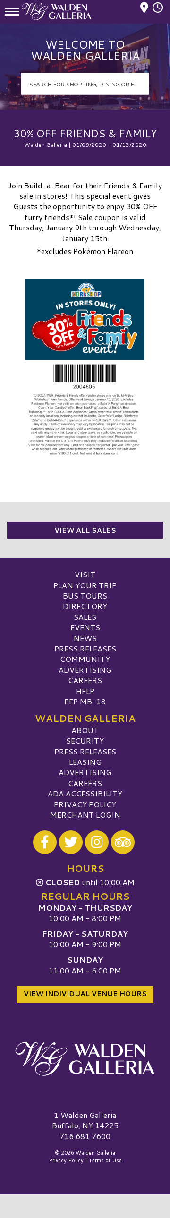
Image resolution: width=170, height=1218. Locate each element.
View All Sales (85, 530)
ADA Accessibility (85, 793)
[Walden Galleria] (85, 1059)
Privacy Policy (85, 804)
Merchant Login (85, 814)
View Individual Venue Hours (85, 993)
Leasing (85, 761)
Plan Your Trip (85, 585)
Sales (85, 616)
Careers (85, 680)
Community (85, 658)
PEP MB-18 (85, 701)
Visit (85, 574)
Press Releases (85, 648)
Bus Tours (85, 595)
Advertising (85, 669)
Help (85, 690)
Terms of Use (105, 1160)
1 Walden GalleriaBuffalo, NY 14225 (85, 1120)
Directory (85, 606)
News (85, 638)
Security (85, 740)
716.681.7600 (85, 1136)
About (85, 730)
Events (85, 627)
